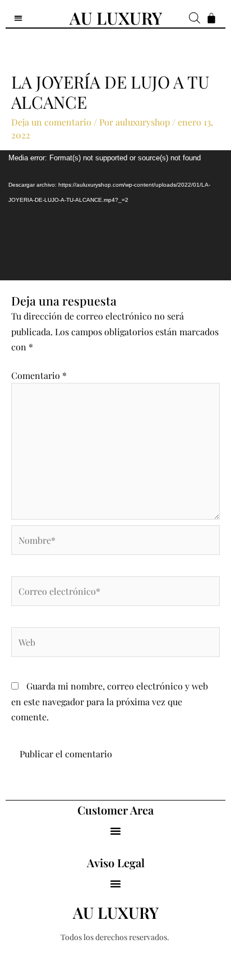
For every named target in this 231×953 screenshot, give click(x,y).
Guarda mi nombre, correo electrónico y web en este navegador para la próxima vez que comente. (109, 701)
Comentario (39, 375)
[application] (115, 215)
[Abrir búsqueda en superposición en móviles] (190, 17)
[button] (115, 830)
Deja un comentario (51, 122)
